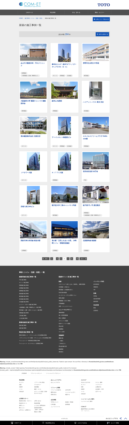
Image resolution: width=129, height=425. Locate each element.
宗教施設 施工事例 (24, 312)
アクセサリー (37, 384)
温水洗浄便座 (96, 298)
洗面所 (21, 387)
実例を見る (53, 394)
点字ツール (98, 391)
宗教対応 (95, 287)
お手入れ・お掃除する (25, 410)
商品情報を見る (50, 423)
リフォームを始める (56, 390)
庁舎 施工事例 (22, 279)
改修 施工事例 (22, 328)
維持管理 (95, 301)
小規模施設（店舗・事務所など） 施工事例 (30, 307)
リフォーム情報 (55, 387)
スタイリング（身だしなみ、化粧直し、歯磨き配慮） (72, 284)
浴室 (20, 384)
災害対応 (95, 310)
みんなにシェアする (112, 418)
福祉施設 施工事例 (24, 293)
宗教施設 (55, 111)
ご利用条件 (24, 373)
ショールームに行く (70, 392)
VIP (94, 289)
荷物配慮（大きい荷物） (65, 300)
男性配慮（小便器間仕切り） (66, 289)
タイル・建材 (98, 382)
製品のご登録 (37, 411)
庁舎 (85, 180)
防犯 (94, 307)
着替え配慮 (61, 298)
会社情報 (53, 399)
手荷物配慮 (61, 303)
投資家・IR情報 (69, 402)
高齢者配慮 (61, 312)
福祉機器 (36, 387)
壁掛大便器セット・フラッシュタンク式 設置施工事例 (33, 335)
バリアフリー (98, 384)
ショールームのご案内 (87, 399)
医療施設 (24, 73)
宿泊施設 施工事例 (24, 299)
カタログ (83, 380)
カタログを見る (82, 423)
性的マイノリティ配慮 (64, 323)
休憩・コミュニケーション (65, 306)
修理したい (22, 405)
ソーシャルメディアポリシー (53, 373)
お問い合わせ (37, 401)
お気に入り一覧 (102, 19)
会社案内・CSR (99, 389)
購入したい (22, 407)
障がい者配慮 (62, 318)
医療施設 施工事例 (24, 290)
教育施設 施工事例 (24, 296)
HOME (21, 18)
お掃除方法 (98, 387)
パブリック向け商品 (39, 382)
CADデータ (18, 423)
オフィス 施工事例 (24, 282)
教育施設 (86, 75)
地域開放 (61, 329)
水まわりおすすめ (85, 382)
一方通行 (61, 340)
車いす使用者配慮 (63, 315)
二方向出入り (62, 343)
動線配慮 (61, 349)
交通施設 (24, 250)
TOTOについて (54, 402)
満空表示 (61, 352)
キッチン (21, 382)
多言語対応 (96, 284)
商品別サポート (23, 403)
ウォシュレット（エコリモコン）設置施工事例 (31, 343)
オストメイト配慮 (63, 320)
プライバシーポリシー (36, 373)
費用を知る (53, 392)
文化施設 (69, 75)
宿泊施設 (86, 111)
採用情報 (67, 404)
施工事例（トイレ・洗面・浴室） (34, 18)
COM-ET (83, 406)
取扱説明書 (37, 403)
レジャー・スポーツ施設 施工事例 (27, 304)
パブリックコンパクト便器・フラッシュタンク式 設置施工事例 (35, 338)
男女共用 (61, 326)
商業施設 (62, 75)
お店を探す (68, 390)
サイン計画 (61, 331)
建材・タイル (37, 389)
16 (77, 258)
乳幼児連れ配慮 (63, 292)
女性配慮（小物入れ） (64, 287)
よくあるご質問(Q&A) (39, 405)
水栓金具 (21, 391)
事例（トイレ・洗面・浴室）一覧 (32, 272)
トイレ (21, 389)
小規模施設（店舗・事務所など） (30, 75)
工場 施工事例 (22, 315)
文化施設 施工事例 (24, 301)
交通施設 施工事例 (24, 288)
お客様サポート (23, 398)
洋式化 (95, 296)
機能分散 (61, 338)
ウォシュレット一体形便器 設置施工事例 (29, 340)
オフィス (55, 75)
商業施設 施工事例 (24, 285)
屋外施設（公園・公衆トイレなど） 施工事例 (30, 310)
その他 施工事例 (23, 318)
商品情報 (21, 380)
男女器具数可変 (63, 346)
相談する (67, 394)
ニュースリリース (55, 406)
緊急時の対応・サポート (25, 401)
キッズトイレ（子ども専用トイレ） (68, 295)
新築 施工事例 (22, 325)
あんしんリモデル (56, 380)
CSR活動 (53, 404)
